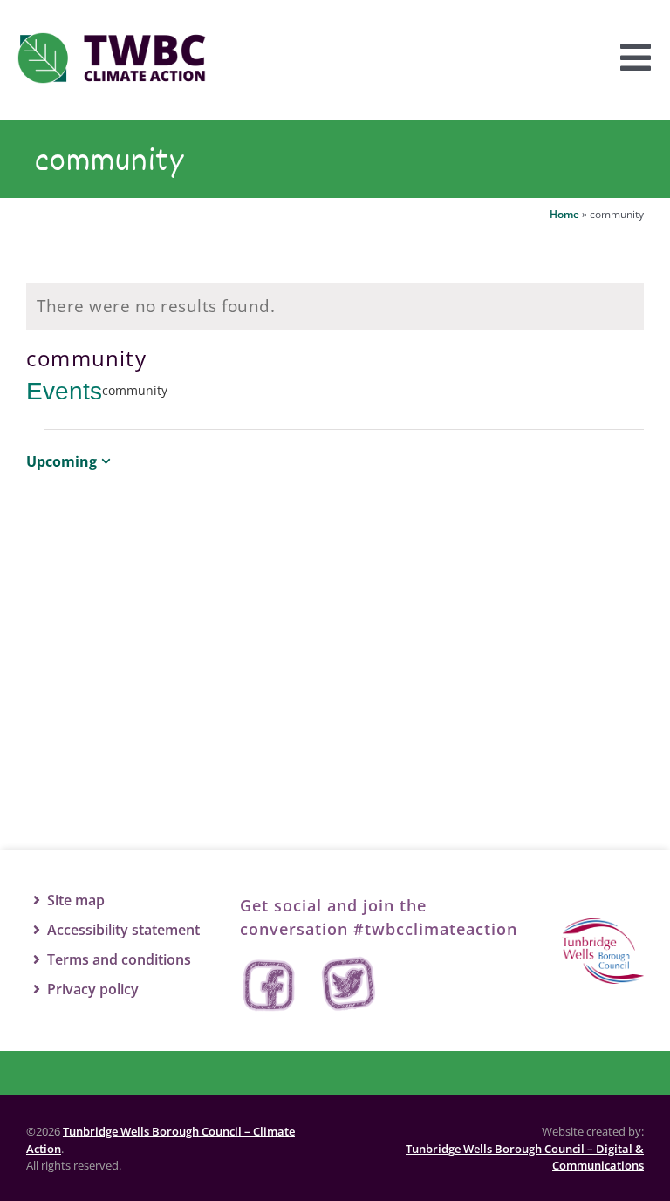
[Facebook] (270, 985)
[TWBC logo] (603, 926)
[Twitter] (348, 985)
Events (64, 391)
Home (564, 214)
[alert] (335, 306)
